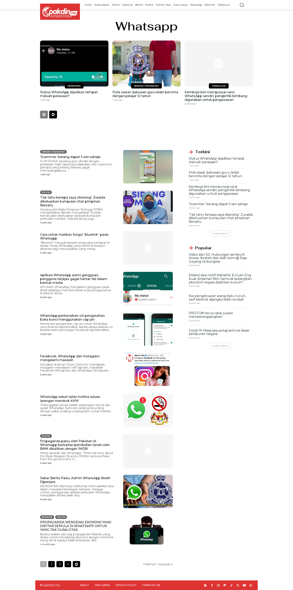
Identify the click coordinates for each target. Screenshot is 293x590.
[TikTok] (231, 585)
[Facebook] (212, 585)
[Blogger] (205, 585)
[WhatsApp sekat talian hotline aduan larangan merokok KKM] (148, 410)
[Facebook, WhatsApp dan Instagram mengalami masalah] (148, 369)
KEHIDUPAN (74, 85)
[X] (238, 585)
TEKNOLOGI (219, 85)
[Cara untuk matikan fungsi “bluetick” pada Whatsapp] (148, 248)
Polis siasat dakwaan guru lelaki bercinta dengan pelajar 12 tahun (145, 94)
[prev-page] (44, 114)
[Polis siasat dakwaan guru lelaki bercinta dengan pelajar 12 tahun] (146, 63)
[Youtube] (244, 585)
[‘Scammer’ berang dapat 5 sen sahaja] (148, 166)
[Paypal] (225, 585)
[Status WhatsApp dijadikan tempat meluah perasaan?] (74, 63)
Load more (219, 233)
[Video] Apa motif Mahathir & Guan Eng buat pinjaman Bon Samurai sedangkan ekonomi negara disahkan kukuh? (220, 278)
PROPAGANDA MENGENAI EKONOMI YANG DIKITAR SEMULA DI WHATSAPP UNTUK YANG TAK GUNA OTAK (75, 526)
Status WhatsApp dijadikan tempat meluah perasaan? (69, 94)
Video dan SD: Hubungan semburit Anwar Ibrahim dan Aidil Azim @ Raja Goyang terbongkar (218, 258)
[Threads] (251, 585)
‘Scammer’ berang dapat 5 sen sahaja (70, 157)
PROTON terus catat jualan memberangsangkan (211, 315)
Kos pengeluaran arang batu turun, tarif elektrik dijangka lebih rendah (217, 297)
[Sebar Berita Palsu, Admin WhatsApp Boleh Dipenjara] (148, 491)
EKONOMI (47, 517)
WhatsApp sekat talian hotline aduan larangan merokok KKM (70, 398)
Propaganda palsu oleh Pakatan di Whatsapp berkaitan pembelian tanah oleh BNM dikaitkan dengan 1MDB (75, 445)
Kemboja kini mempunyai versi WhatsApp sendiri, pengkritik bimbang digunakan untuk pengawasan (216, 96)
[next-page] (53, 114)
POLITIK (46, 192)
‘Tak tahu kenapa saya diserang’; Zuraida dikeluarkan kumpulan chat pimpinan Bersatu (72, 201)
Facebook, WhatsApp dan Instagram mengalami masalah (70, 358)
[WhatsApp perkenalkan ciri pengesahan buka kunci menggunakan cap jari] (148, 329)
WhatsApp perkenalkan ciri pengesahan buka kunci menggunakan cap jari (72, 317)
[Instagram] (218, 585)
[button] (242, 5)
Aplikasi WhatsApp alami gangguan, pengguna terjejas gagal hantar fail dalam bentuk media (73, 279)
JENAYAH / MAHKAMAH (146, 85)
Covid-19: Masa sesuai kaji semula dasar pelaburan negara (219, 332)
